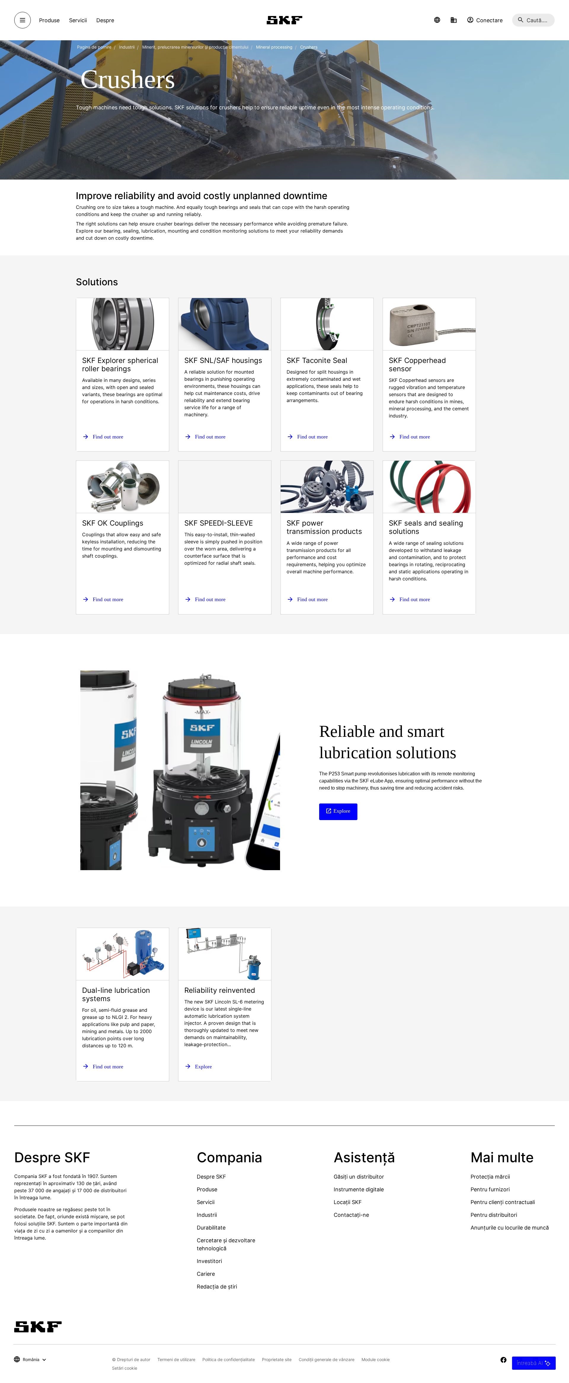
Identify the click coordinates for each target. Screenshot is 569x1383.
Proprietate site (277, 1359)
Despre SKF (211, 1177)
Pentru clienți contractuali (503, 1202)
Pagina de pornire (94, 46)
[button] (437, 20)
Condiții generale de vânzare (326, 1359)
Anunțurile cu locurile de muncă (510, 1227)
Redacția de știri (217, 1286)
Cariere (206, 1274)
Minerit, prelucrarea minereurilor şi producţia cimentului (195, 46)
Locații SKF (348, 1202)
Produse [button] (49, 20)
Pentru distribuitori (494, 1215)
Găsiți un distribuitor (359, 1177)
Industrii (127, 46)
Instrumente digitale (359, 1189)
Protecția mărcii (490, 1177)
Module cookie (376, 1359)
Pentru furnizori (490, 1189)
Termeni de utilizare (176, 1359)
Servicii (206, 1202)
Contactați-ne (351, 1215)
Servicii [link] (78, 20)
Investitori (209, 1261)
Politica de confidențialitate (228, 1359)
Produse (207, 1189)
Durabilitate (211, 1227)
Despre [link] (105, 20)
